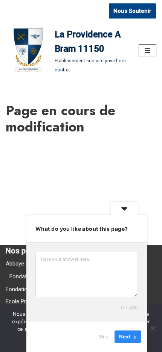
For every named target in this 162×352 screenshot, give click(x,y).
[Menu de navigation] (147, 50)
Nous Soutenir (132, 11)
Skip (104, 336)
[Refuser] (152, 328)
